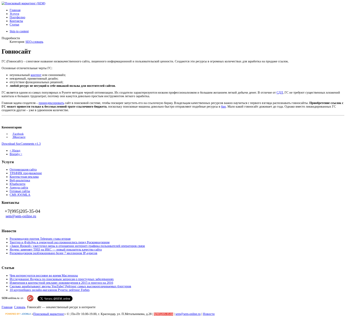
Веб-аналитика (20, 180)
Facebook (18, 133)
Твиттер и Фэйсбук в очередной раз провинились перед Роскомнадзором (60, 242)
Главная (7, 307)
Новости (209, 314)
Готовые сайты (20, 191)
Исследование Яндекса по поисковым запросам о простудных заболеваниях (62, 279)
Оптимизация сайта (23, 169)
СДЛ (280, 92)
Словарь (19, 307)
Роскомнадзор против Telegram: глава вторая (40, 238)
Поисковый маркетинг (48, 314)
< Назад (15, 150)
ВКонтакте (18, 137)
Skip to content (19, 31)
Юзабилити (17, 184)
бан (223, 106)
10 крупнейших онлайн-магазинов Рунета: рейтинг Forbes (50, 290)
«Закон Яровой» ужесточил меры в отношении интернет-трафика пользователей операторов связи (77, 246)
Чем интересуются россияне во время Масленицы (44, 275)
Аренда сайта (19, 187)
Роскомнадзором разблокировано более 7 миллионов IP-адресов (53, 253)
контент (36, 75)
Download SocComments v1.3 (21, 143)
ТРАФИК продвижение (26, 173)
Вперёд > (16, 154)
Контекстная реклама (24, 176)
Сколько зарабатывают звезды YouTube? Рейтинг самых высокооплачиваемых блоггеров (70, 286)
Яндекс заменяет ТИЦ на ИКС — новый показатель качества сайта (56, 249)
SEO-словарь (34, 41)
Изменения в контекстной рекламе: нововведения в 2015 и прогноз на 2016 (61, 282)
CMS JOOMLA (20, 194)
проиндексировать (51, 103)
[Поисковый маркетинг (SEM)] (23, 3)
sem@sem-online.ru (21, 216)
